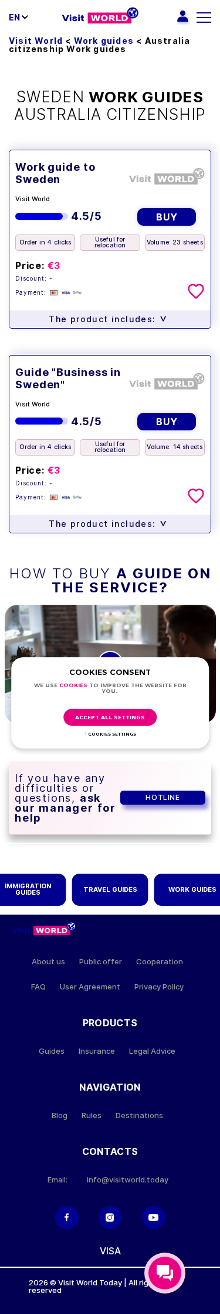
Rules (91, 1115)
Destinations (139, 1115)
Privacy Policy (159, 987)
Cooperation (159, 961)
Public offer (100, 961)
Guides (52, 1051)
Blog (59, 1115)
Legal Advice (152, 1051)
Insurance (97, 1051)
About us (48, 961)
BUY (166, 217)
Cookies (73, 685)
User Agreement (90, 987)
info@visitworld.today (127, 1180)
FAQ (38, 987)
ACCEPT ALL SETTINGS (110, 718)
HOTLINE (162, 797)
